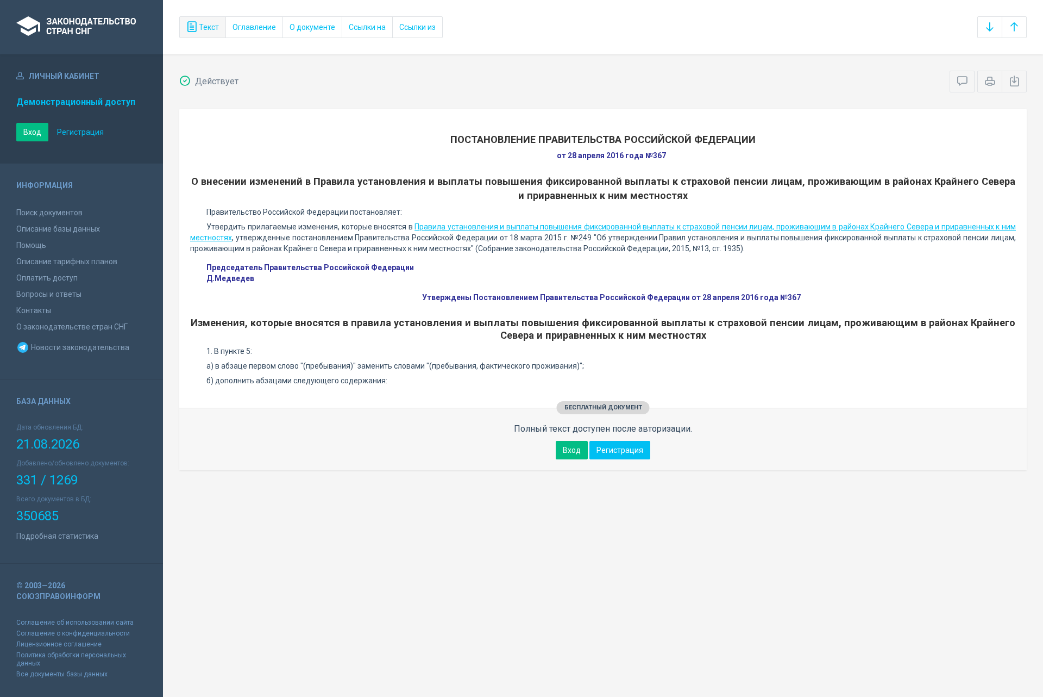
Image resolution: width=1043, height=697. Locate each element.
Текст (208, 27)
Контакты (33, 310)
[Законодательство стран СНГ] (81, 27)
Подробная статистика (57, 536)
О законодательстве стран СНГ (72, 326)
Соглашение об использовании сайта (75, 622)
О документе (312, 27)
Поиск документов (49, 212)
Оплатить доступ (47, 277)
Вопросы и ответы (48, 294)
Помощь (31, 245)
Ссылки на (367, 27)
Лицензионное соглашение (59, 644)
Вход (32, 132)
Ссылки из (417, 27)
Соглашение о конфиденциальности (73, 633)
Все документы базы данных (62, 674)
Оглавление (254, 27)
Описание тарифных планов (66, 261)
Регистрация (80, 132)
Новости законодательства (79, 347)
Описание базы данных (58, 229)
